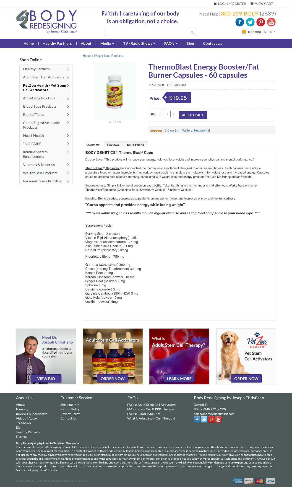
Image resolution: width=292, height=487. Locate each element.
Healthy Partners (57, 43)
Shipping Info (69, 405)
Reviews (113, 144)
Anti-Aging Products (39, 98)
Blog (190, 43)
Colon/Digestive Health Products (41, 124)
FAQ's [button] (169, 43)
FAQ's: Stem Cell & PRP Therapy (150, 409)
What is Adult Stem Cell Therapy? (151, 418)
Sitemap (22, 436)
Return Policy (70, 409)
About (86, 43)
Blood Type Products (39, 106)
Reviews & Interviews (31, 414)
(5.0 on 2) (171, 130)
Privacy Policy (70, 414)
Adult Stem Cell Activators (44, 77)
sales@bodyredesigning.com (214, 414)
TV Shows (23, 423)
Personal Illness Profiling (42, 181)
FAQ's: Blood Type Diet (144, 414)
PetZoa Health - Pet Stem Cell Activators (44, 87)
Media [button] (106, 43)
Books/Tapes (33, 114)
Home (87, 55)
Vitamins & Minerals (39, 164)
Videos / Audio (26, 418)
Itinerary (22, 409)
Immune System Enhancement (35, 154)
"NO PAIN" (32, 143)
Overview (92, 144)
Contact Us (212, 43)
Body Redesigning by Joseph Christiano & (62, 480)
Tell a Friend (135, 144)
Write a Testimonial (196, 130)
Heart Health (33, 135)
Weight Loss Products (40, 173)
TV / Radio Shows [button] (138, 43)
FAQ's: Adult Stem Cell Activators (151, 405)
